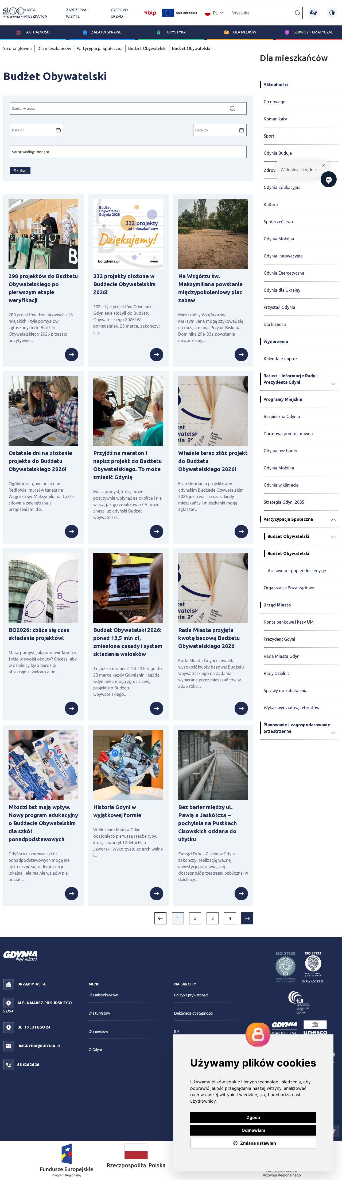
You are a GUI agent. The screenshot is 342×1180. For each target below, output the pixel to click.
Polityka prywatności (191, 995)
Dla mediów (244, 32)
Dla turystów (99, 1013)
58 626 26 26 (28, 1065)
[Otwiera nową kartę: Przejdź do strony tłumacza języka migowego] (313, 12)
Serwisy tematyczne (313, 32)
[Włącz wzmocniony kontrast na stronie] (332, 12)
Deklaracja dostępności (193, 1013)
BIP (177, 1031)
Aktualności (37, 32)
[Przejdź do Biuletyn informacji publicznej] (150, 12)
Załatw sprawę (106, 32)
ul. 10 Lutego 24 (33, 1027)
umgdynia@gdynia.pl (39, 1046)
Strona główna (17, 48)
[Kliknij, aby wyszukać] (297, 12)
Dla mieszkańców (54, 48)
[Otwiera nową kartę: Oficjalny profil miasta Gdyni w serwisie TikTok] (333, 1131)
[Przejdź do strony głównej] (13, 12)
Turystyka (175, 32)
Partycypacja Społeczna (100, 48)
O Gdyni (95, 1050)
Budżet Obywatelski (147, 48)
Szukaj (20, 170)
